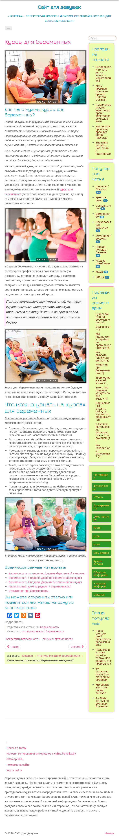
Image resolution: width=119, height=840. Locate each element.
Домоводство (103, 215)
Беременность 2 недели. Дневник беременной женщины (45, 582)
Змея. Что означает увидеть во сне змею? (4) (103, 392)
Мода (99, 271)
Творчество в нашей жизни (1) (103, 380)
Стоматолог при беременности (28, 591)
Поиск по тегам (16, 748)
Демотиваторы (101, 517)
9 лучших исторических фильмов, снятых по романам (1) (103, 432)
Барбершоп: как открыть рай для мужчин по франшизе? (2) (103, 411)
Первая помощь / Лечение (101, 249)
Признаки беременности (58, 639)
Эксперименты (101, 506)
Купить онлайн (98, 562)
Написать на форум (99, 584)
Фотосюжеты (100, 487)
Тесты (97, 527)
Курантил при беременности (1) (103, 369)
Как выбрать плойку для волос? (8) (103, 356)
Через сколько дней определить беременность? (40, 586)
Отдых (100, 277)
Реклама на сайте (18, 764)
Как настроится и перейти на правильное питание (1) (103, 341)
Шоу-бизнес (101, 553)
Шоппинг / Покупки (102, 187)
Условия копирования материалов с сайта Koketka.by (41, 753)
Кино (96, 544)
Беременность (49, 627)
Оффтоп (99, 594)
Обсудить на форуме (100, 573)
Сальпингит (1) (103, 328)
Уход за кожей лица (103, 261)
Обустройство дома (103, 237)
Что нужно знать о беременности (43, 631)
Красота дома (101, 198)
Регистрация (100, 476)
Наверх (109, 833)
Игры (96, 536)
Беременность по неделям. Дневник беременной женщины (47, 573)
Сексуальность (103, 206)
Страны (98, 497)
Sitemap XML (15, 759)
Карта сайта (14, 770)
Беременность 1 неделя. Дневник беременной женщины (45, 578)
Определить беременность (22, 639)
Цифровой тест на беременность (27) (103, 318)
